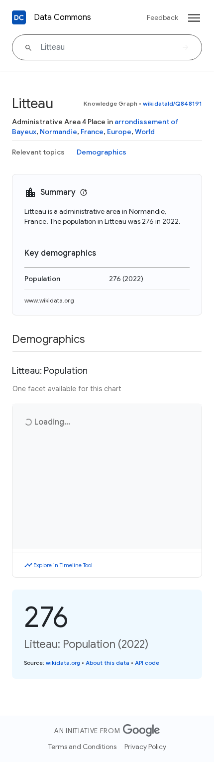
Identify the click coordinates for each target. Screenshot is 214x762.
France (92, 131)
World (145, 131)
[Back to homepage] (19, 17)
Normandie (58, 131)
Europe (119, 131)
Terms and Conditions (82, 746)
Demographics (101, 152)
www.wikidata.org (49, 300)
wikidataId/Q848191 (172, 103)
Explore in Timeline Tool (63, 565)
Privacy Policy (145, 746)
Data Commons (62, 17)
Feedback (162, 17)
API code (147, 662)
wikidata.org (63, 662)
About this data (107, 662)
